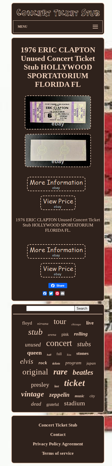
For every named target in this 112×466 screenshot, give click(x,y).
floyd (27, 323)
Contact (58, 434)
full (59, 354)
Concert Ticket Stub (58, 425)
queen (34, 352)
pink (65, 334)
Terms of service (58, 453)
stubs (84, 344)
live (90, 323)
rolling (81, 334)
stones (82, 353)
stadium (74, 403)
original (35, 371)
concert (59, 343)
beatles (83, 372)
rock (43, 362)
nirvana (42, 324)
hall (49, 354)
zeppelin (59, 394)
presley (40, 384)
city (92, 396)
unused (33, 345)
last (56, 386)
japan (91, 363)
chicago (76, 324)
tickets (56, 363)
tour (60, 321)
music (79, 396)
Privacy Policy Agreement (58, 443)
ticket (74, 383)
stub (35, 332)
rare (60, 371)
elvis (26, 361)
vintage (32, 394)
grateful (52, 404)
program (73, 362)
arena (52, 335)
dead (36, 404)
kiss (69, 354)
